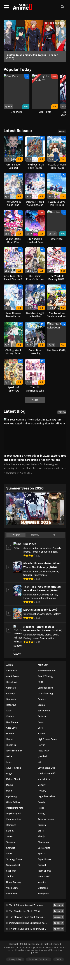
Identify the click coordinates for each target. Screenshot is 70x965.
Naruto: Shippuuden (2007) (40, 609)
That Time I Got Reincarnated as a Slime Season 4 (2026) (42, 588)
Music (55, 571)
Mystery (42, 790)
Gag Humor (12, 722)
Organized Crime (46, 796)
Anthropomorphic (47, 670)
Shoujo (41, 836)
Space (9, 853)
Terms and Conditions (38, 959)
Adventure (45, 548)
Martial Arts (44, 779)
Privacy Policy (15, 959)
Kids (40, 762)
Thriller (10, 876)
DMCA (58, 959)
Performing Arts (14, 807)
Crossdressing (45, 693)
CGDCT (41, 682)
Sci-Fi (41, 830)
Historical (11, 745)
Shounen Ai (43, 842)
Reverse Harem (46, 819)
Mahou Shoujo (13, 779)
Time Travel (44, 876)
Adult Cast (43, 665)
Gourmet (10, 733)
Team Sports (44, 870)
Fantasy (35, 551)
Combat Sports (45, 687)
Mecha (9, 785)
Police (41, 807)
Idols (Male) (44, 750)
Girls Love (11, 727)
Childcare (11, 687)
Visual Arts (11, 893)
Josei (8, 762)
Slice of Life (44, 848)
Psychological (13, 813)
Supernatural (40, 575)
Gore (40, 727)
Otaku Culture (13, 802)
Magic (9, 773)
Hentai (9, 739)
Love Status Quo (46, 767)
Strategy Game (14, 859)
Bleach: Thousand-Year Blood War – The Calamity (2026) (41, 565)
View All (62, 131)
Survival (42, 865)
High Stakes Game (47, 739)
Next (34, 400)
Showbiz (10, 848)
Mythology (11, 796)
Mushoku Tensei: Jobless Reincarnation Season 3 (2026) (42, 628)
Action (35, 548)
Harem (41, 733)
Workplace (43, 893)
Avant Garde (12, 676)
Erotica (10, 716)
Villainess (43, 888)
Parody (41, 802)
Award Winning (45, 676)
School (10, 830)
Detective (11, 705)
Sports (41, 853)
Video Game (12, 888)
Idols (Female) (14, 750)
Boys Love (11, 682)
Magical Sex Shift (47, 773)
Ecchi (55, 634)
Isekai (26, 598)
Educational (44, 710)
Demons (42, 699)
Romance (11, 825)
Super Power (44, 859)
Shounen (45, 551)
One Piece (29, 544)
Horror (41, 745)
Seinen (9, 836)
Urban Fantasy (13, 882)
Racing (41, 813)
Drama (26, 551)
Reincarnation (38, 598)
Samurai (42, 825)
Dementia (11, 699)
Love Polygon (13, 767)
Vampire (42, 882)
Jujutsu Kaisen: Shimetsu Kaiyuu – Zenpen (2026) (32, 56)
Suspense (11, 870)
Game (41, 722)
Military (41, 785)
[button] (46, 23)
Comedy (56, 548)
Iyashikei (42, 756)
